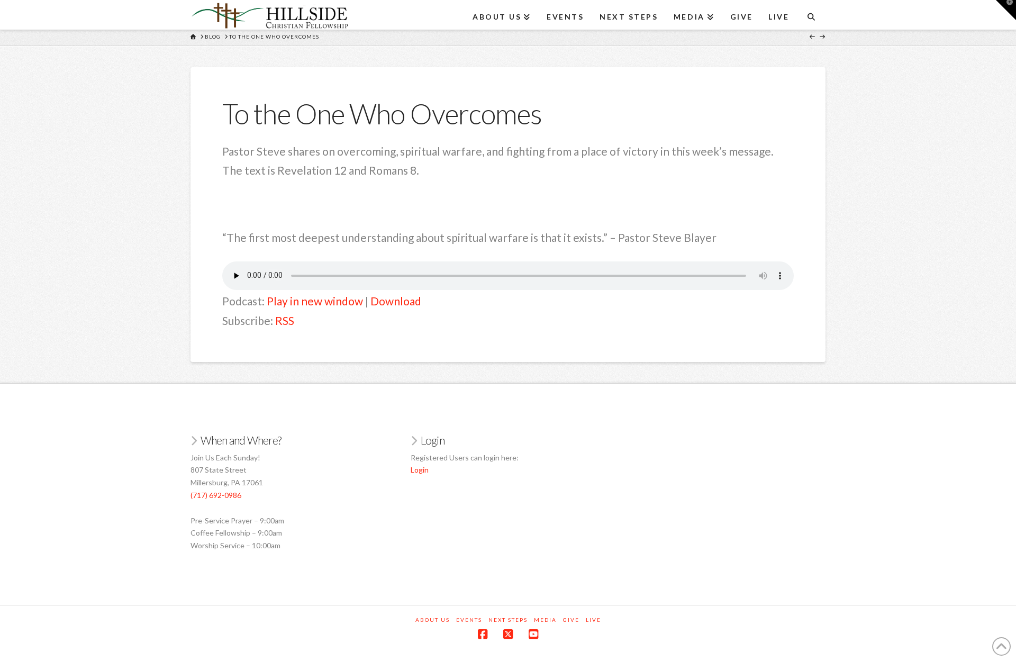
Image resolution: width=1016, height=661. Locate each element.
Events (469, 620)
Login (420, 469)
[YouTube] (533, 634)
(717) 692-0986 (215, 495)
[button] (1006, 10)
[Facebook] (482, 634)
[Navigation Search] (811, 13)
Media (545, 620)
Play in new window (315, 300)
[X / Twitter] (508, 634)
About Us (432, 620)
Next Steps (508, 620)
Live (593, 620)
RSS (284, 320)
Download (395, 300)
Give (571, 620)
